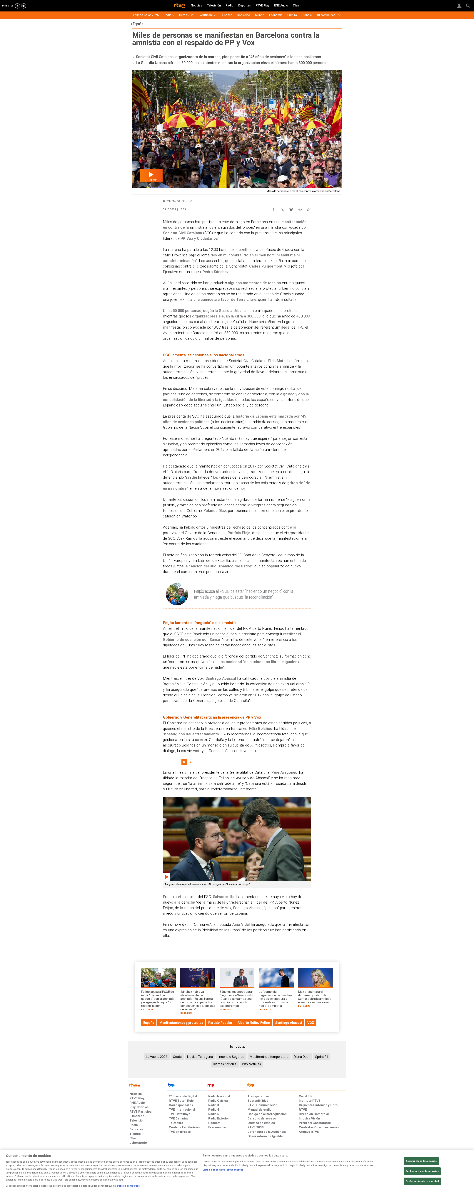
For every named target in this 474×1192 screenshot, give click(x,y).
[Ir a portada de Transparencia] (296, 1086)
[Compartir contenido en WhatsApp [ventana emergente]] (300, 208)
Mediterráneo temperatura (269, 1057)
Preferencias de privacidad (422, 1181)
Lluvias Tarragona (200, 1057)
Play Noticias (251, 1064)
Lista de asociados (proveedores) (223, 1169)
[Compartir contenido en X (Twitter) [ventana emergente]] (282, 208)
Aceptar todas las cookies (421, 1161)
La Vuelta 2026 (156, 1057)
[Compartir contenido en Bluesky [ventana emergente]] (291, 208)
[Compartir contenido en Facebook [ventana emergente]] (273, 208)
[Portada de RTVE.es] (179, 6)
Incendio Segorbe (231, 1057)
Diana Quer (302, 1057)
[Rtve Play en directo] (17, 6)
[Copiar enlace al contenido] (308, 208)
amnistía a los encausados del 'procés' (222, 227)
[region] (237, 1171)
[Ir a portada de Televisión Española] (186, 1086)
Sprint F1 (321, 1057)
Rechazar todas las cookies (422, 1171)
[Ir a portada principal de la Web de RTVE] (147, 1085)
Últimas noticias (224, 1064)
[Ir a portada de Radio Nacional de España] (226, 1086)
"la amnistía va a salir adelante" (214, 783)
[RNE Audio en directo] (24, 6)
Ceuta (177, 1057)
